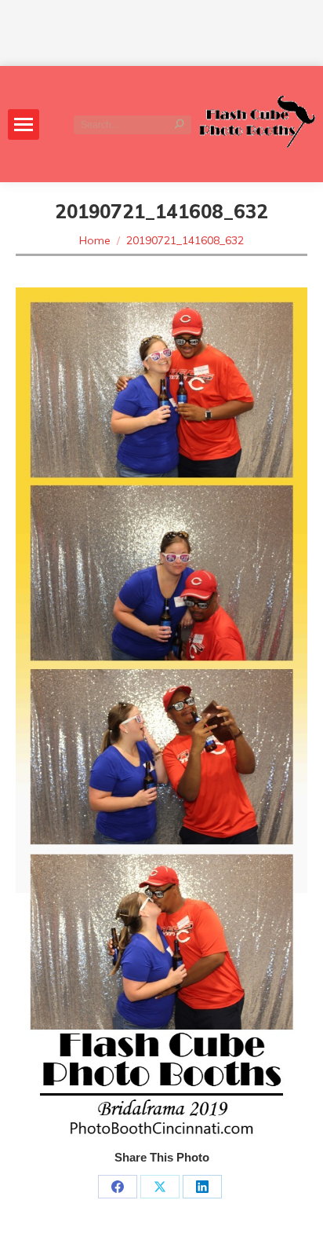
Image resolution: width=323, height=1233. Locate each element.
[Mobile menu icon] (23, 124)
